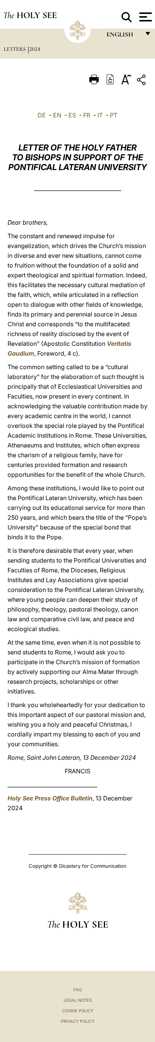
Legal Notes (78, 1000)
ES (72, 115)
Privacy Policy (77, 1021)
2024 (34, 49)
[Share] (142, 81)
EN (57, 115)
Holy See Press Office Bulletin (50, 798)
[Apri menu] (144, 17)
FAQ (77, 989)
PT (113, 115)
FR (86, 115)
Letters (15, 49)
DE (42, 115)
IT (100, 115)
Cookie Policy (77, 1010)
